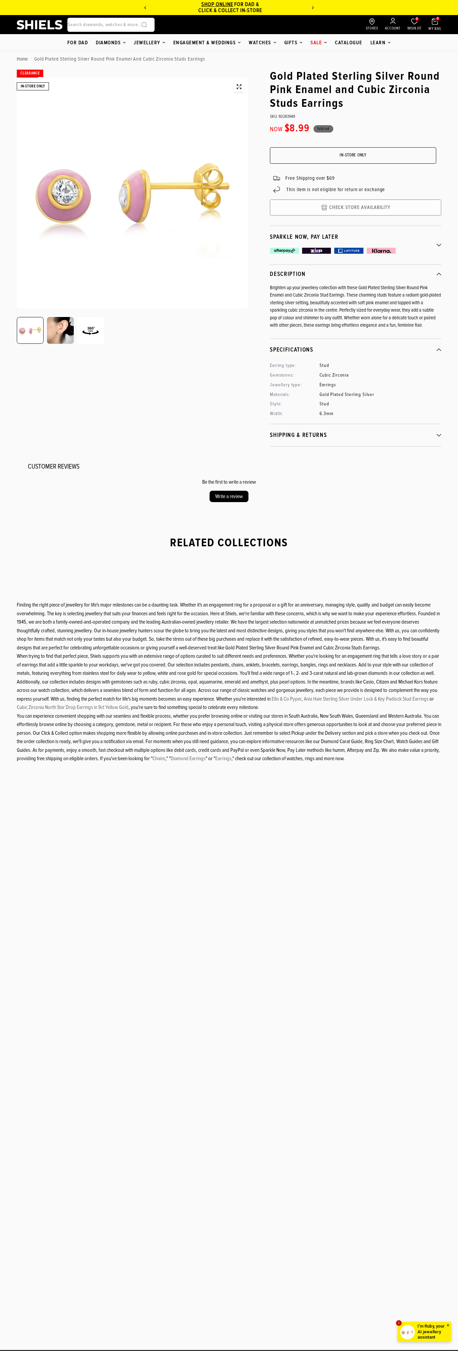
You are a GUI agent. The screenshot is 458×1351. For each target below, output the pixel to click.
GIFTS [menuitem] (291, 42)
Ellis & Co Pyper (286, 699)
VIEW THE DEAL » (227, 10)
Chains (159, 758)
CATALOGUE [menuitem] (348, 42)
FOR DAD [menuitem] (77, 42)
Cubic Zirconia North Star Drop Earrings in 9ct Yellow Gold (72, 707)
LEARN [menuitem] (378, 42)
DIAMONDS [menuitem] (108, 42)
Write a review (229, 496)
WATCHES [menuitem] (260, 42)
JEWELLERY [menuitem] (147, 42)
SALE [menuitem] (316, 42)
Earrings (223, 758)
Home (22, 59)
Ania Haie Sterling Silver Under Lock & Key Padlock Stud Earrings (366, 699)
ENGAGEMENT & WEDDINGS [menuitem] (204, 42)
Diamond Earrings (188, 758)
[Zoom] (239, 87)
